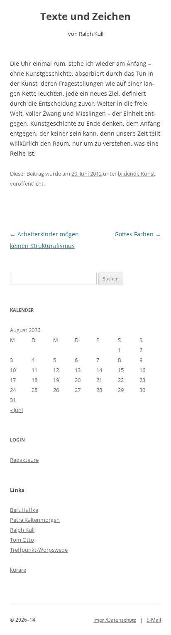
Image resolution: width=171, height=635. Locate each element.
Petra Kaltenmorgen (35, 519)
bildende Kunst (136, 173)
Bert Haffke (24, 509)
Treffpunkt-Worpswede (39, 549)
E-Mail (154, 619)
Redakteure (24, 460)
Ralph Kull (22, 529)
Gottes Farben (138, 234)
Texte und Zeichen (85, 16)
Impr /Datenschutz (114, 619)
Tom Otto (22, 539)
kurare (18, 569)
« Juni (16, 410)
